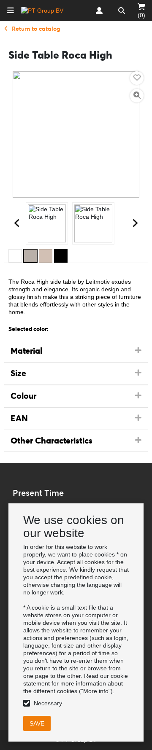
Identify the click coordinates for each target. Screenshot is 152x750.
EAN (19, 418)
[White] (15, 256)
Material (26, 351)
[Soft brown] (45, 256)
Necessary (48, 703)
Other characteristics (51, 440)
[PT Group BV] (42, 10)
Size (18, 373)
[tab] (76, 351)
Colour (23, 396)
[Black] (61, 256)
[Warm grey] (30, 256)
